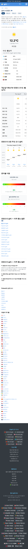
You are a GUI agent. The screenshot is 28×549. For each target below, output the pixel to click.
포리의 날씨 (4, 239)
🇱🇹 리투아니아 (4, 335)
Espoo (3, 293)
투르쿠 (3, 299)
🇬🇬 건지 (3, 315)
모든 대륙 (14, 478)
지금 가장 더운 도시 (18, 24)
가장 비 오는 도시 (14, 454)
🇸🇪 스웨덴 (3, 366)
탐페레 (3, 295)
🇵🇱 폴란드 (3, 413)
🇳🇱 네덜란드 (4, 319)
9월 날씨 (14, 13)
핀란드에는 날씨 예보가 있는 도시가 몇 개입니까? (13, 274)
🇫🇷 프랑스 (3, 415)
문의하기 (14, 474)
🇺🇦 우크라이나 (4, 393)
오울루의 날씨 (4, 230)
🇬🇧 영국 (3, 387)
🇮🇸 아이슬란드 (4, 374)
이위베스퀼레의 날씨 (6, 235)
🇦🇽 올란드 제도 (5, 391)
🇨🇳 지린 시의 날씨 (10, 441)
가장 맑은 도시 (14, 458)
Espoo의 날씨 (4, 225)
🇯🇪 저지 (3, 397)
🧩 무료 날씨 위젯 (14, 484)
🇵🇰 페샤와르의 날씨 (19, 432)
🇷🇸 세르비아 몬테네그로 (7, 362)
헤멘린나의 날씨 (5, 244)
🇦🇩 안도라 (3, 378)
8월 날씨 (8, 13)
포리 (2, 305)
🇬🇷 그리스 (3, 317)
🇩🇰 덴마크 (3, 323)
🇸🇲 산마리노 (4, 358)
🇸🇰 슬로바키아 (4, 370)
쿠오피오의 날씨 (5, 237)
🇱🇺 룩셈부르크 (4, 333)
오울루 (3, 297)
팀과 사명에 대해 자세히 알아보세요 (14, 471)
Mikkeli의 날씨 (5, 256)
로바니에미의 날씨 (5, 251)
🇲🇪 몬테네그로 (4, 344)
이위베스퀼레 (4, 301)
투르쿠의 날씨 (4, 232)
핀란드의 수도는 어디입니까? (10, 265)
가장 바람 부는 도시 (14, 456)
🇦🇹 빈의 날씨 (19, 444)
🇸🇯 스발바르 (4, 364)
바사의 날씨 (4, 246)
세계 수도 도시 (14, 482)
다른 (2, 8)
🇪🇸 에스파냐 (4, 385)
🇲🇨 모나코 (3, 342)
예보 (3, 13)
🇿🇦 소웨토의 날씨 (10, 436)
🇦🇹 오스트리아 (4, 389)
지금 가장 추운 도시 (14, 452)
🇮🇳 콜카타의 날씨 (9, 439)
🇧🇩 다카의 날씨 (9, 434)
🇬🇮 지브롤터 (4, 401)
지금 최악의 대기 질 (14, 460)
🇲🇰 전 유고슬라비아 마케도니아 (9, 399)
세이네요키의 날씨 (5, 249)
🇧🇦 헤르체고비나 (5, 419)
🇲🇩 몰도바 (3, 346)
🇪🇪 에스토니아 (4, 382)
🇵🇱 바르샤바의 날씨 (18, 434)
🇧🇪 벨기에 (3, 352)
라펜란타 (3, 307)
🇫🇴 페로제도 (4, 409)
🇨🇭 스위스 (3, 368)
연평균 (19, 13)
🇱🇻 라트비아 (4, 327)
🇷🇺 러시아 (3, 329)
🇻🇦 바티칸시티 (4, 350)
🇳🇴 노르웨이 (4, 321)
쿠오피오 (3, 303)
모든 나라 (14, 480)
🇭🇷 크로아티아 (4, 407)
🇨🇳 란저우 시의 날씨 (8, 432)
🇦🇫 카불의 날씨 (19, 441)
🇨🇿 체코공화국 (4, 403)
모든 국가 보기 (18, 1)
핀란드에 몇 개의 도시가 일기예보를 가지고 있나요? (13, 279)
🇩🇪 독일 (3, 325)
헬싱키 (24, 17)
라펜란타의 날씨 (5, 242)
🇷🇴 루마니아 (4, 331)
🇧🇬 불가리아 (4, 356)
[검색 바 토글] (20, 4)
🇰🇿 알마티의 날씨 (18, 439)
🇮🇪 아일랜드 (4, 376)
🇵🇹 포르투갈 (4, 411)
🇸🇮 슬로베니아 (4, 372)
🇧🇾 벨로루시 (4, 354)
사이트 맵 (14, 476)
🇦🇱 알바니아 (4, 380)
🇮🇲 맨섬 (3, 340)
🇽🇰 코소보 (3, 405)
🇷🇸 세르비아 (4, 360)
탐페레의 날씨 (4, 228)
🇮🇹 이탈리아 (4, 395)
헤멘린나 (3, 309)
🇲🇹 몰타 (3, 348)
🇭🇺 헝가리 (3, 417)
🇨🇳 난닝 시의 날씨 (10, 444)
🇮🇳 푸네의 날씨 (18, 436)
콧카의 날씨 (4, 253)
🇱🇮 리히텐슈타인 (5, 337)
